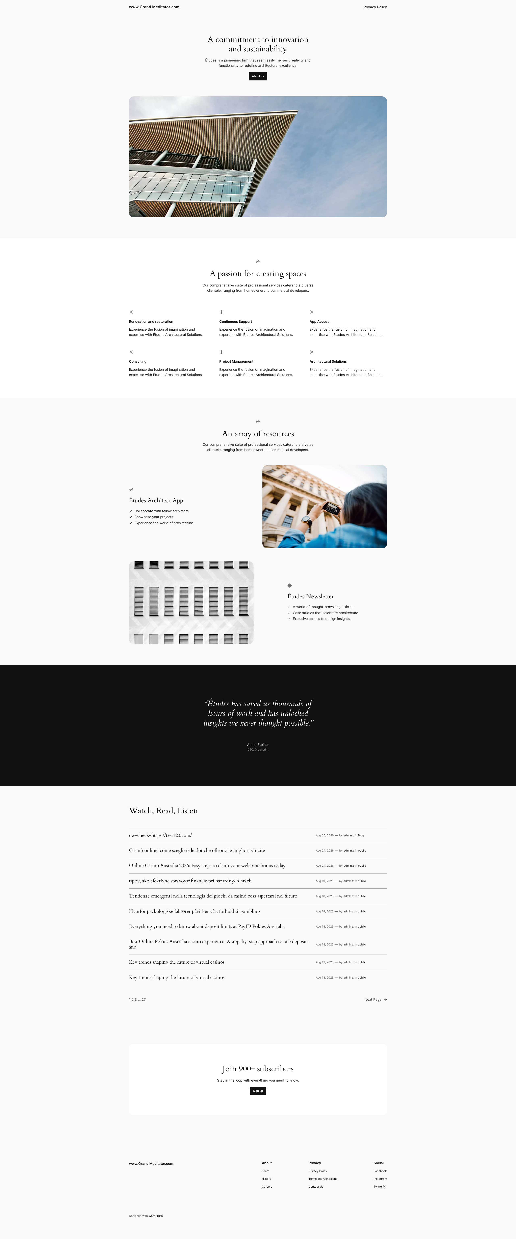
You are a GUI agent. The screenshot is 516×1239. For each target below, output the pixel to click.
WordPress (156, 1215)
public (362, 850)
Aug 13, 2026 (325, 962)
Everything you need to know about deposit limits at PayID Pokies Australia (207, 926)
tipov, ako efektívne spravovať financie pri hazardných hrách (190, 881)
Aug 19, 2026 (325, 881)
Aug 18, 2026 (325, 896)
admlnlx (349, 835)
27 (144, 999)
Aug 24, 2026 (325, 850)
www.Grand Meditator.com (154, 6)
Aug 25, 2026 (325, 835)
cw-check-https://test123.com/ (160, 835)
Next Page (376, 999)
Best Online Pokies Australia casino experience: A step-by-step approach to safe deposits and (218, 944)
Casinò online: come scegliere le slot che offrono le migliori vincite (197, 850)
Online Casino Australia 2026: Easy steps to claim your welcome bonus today (207, 865)
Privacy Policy (375, 7)
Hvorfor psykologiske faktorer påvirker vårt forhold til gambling (194, 911)
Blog (361, 835)
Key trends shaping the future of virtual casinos (177, 962)
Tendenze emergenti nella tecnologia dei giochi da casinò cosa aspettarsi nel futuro (213, 896)
